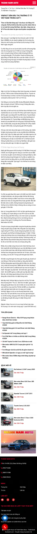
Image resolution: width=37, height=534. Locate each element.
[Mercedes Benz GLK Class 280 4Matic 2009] (7, 384)
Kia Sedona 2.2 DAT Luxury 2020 (24, 369)
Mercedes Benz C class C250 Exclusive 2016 (23, 419)
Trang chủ (4, 487)
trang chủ (4, 8)
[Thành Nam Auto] (12, 3)
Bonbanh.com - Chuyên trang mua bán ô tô (18, 532)
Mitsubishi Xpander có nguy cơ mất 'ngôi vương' (17, 353)
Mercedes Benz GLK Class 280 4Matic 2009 (24, 382)
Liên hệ (22, 490)
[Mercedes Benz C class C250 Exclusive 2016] (7, 421)
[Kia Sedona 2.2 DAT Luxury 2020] (7, 372)
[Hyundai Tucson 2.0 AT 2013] (7, 396)
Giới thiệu (23, 487)
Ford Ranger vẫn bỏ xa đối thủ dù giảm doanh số (17, 350)
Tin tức (11, 8)
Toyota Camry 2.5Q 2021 (22, 405)
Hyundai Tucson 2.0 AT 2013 (23, 393)
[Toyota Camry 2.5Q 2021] (7, 409)
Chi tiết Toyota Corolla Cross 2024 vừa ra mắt (17, 341)
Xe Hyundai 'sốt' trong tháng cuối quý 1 (14, 333)
